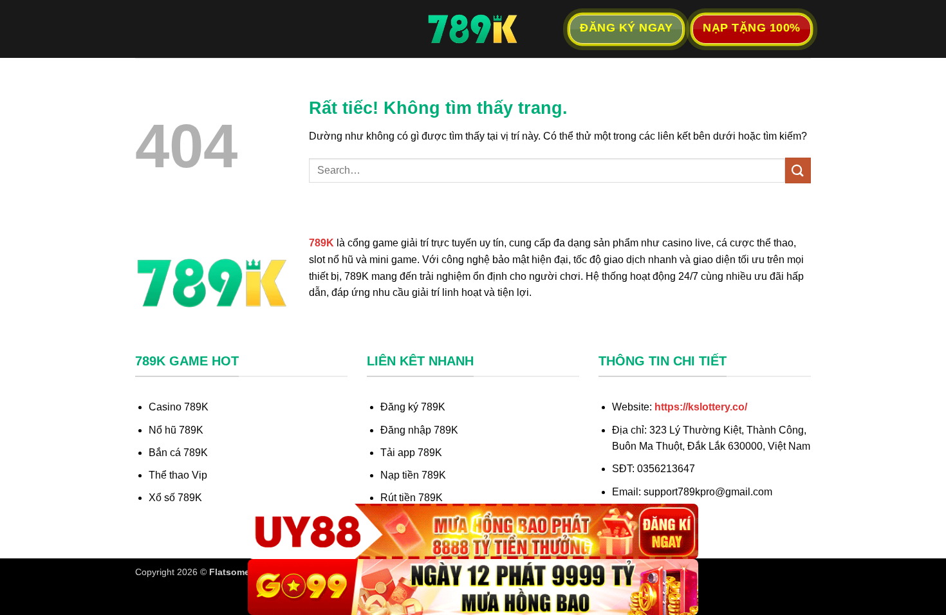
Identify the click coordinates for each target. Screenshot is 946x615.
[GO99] (473, 587)
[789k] (473, 29)
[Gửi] (798, 170)
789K (321, 242)
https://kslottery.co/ (700, 406)
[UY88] (473, 532)
